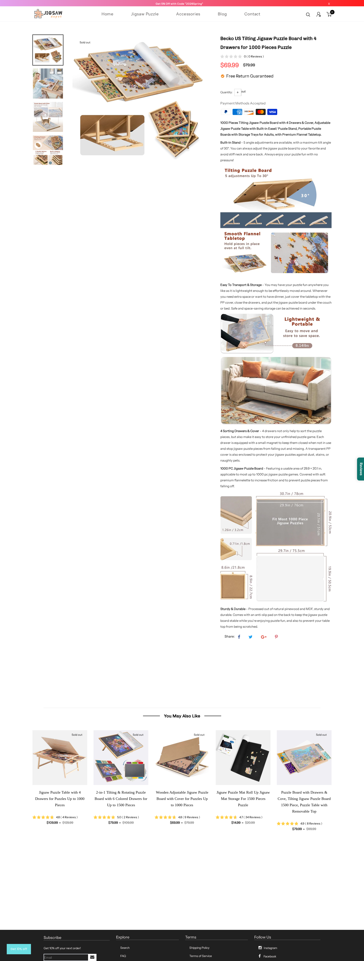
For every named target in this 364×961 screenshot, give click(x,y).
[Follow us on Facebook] (239, 637)
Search (125, 948)
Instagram (270, 948)
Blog (222, 14)
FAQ (123, 956)
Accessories (188, 14)
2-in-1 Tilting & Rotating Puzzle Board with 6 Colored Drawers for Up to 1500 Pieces (59, 798)
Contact (252, 14)
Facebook (270, 956)
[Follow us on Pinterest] (276, 637)
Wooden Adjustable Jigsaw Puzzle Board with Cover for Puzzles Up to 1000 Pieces (121, 798)
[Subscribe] (92, 957)
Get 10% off (19, 949)
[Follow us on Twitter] (251, 637)
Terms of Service (200, 956)
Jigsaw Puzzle (145, 14)
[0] (329, 15)
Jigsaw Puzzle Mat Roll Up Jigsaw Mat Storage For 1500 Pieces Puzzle (182, 798)
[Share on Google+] (263, 637)
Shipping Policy (199, 948)
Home (108, 14)
